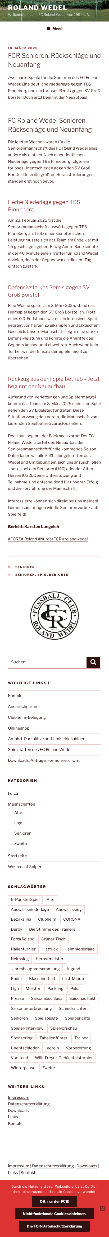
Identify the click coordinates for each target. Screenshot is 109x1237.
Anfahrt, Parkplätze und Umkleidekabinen (46, 738)
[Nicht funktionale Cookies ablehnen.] (102, 1208)
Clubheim (47, 919)
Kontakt (15, 695)
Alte (18, 812)
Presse (17, 998)
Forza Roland (22, 939)
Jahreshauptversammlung (35, 969)
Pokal (75, 988)
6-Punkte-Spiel (25, 899)
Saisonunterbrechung (31, 1008)
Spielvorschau (63, 1028)
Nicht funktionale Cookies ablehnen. (55, 1213)
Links (13, 1117)
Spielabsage (46, 1018)
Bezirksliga (21, 919)
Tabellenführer (53, 1038)
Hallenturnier (23, 949)
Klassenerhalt (42, 978)
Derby (16, 929)
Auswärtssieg (69, 909)
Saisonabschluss (46, 998)
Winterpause (23, 1067)
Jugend (73, 969)
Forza (13, 793)
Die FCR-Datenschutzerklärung (54, 1226)
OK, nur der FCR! (54, 1201)
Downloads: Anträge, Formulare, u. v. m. (44, 760)
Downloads (18, 1110)
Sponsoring (22, 1038)
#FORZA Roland (22, 539)
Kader (16, 978)
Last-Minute (73, 978)
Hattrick (50, 949)
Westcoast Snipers (26, 866)
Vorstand (19, 1057)
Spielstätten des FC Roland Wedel (39, 749)
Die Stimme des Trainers (52, 929)
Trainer (81, 1038)
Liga (18, 823)
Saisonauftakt (82, 998)
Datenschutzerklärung (29, 1104)
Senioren (25, 567)
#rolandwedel (75, 539)
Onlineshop (18, 728)
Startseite (17, 856)
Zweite (20, 843)
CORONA (71, 919)
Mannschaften (21, 804)
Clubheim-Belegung (27, 717)
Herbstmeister (49, 959)
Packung (55, 988)
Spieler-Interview (27, 1028)
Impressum (18, 1097)
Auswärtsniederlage (30, 909)
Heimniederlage (80, 949)
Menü (57, 28)
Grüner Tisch (53, 939)
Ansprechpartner (24, 706)
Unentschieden (25, 1048)
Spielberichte (53, 575)
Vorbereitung (78, 1048)
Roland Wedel (37, 8)
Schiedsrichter (73, 1008)
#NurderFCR (49, 539)
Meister (33, 988)
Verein (53, 1048)
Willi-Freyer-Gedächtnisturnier (64, 1057)
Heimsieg (20, 959)
